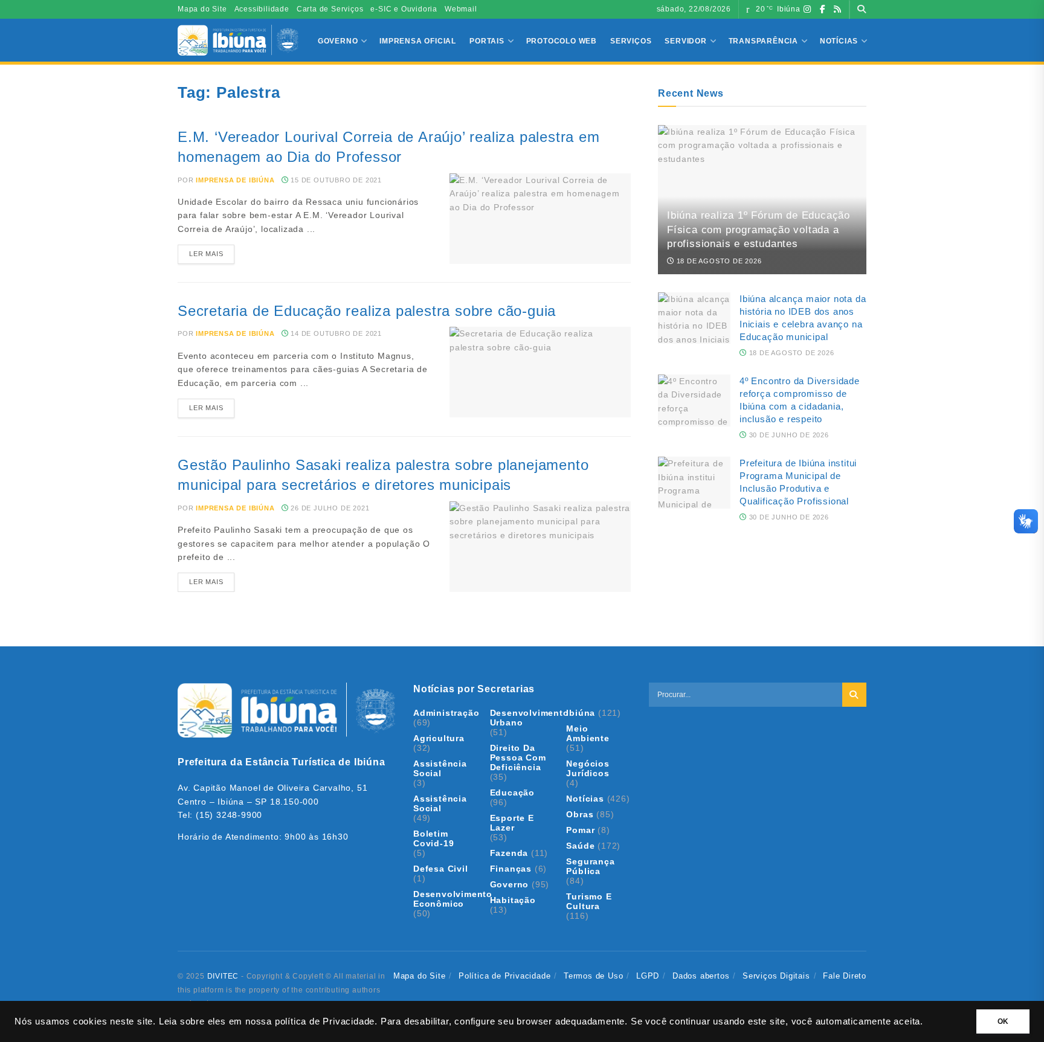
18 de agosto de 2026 (718, 261)
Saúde (580, 846)
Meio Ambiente (587, 733)
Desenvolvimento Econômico (452, 899)
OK (1002, 1021)
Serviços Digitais (776, 975)
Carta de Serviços (330, 9)
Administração (446, 713)
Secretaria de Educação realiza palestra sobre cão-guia (367, 311)
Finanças (511, 868)
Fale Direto (844, 975)
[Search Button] (861, 9)
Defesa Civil (440, 868)
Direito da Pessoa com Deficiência (518, 757)
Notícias (839, 41)
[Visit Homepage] (238, 40)
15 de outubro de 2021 (335, 180)
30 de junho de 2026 (788, 435)
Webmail (461, 9)
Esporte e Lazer (512, 822)
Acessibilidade (261, 9)
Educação (512, 792)
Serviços (630, 41)
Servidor (685, 41)
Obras (579, 814)
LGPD (647, 975)
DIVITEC (223, 976)
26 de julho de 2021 (328, 508)
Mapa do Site (202, 9)
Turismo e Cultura (588, 901)
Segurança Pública (590, 866)
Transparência (763, 41)
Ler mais (211, 251)
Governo (338, 41)
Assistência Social (440, 768)
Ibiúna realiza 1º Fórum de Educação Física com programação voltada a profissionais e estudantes (758, 230)
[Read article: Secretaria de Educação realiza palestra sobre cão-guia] (540, 372)
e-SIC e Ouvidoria (403, 9)
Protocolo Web (561, 41)
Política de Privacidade (504, 975)
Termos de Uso (593, 975)
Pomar (580, 830)
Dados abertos (700, 975)
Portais (486, 41)
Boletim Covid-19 (433, 838)
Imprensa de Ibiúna (235, 180)
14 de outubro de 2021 (335, 333)
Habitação (513, 900)
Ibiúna (580, 713)
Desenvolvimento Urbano (529, 717)
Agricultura (439, 738)
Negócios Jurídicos (587, 768)
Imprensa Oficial (417, 41)
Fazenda (509, 853)
